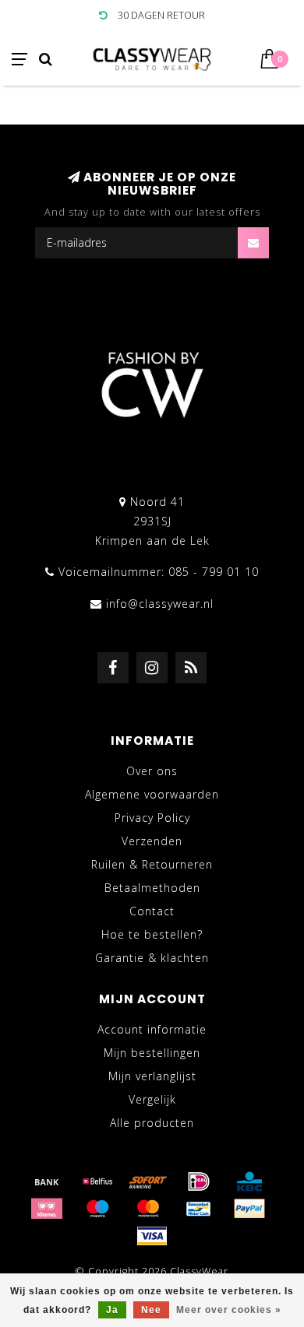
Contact (152, 911)
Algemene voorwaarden (152, 794)
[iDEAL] (198, 1181)
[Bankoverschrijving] (46, 1181)
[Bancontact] (198, 1208)
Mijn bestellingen (152, 1052)
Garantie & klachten (152, 957)
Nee (151, 1309)
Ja (112, 1309)
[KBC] (249, 1181)
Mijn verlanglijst (152, 1076)
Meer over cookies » (228, 1309)
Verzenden (152, 841)
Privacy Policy (152, 817)
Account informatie (152, 1029)
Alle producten (152, 1122)
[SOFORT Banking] (148, 1181)
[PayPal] (249, 1208)
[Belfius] (97, 1181)
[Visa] (152, 1236)
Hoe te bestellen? (152, 934)
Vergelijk (152, 1099)
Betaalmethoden (152, 887)
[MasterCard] (148, 1208)
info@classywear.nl (160, 603)
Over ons (152, 771)
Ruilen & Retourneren (152, 864)
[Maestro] (97, 1208)
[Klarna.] (46, 1208)
